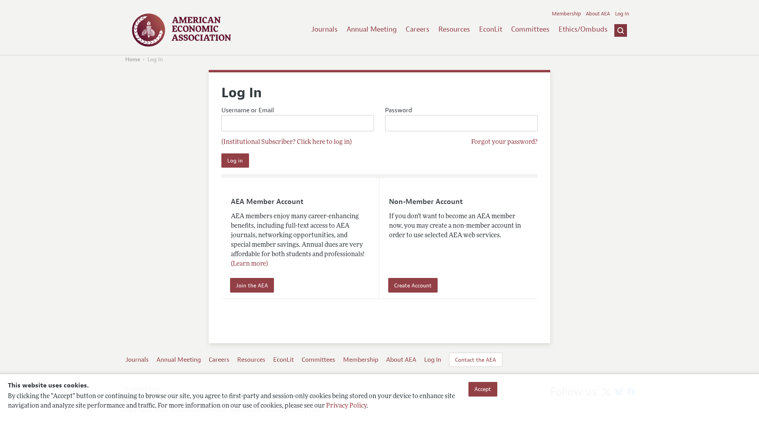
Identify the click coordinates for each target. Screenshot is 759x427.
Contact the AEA (475, 359)
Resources (454, 29)
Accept (482, 389)
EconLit (490, 29)
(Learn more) (249, 264)
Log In (622, 14)
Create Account (413, 285)
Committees (530, 29)
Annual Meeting (372, 29)
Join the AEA (252, 285)
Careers (417, 29)
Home (132, 59)
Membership (566, 14)
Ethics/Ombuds (583, 29)
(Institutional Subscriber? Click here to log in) (286, 142)
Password (398, 110)
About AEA (598, 14)
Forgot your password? (504, 142)
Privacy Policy (346, 406)
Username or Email (247, 110)
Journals (325, 29)
